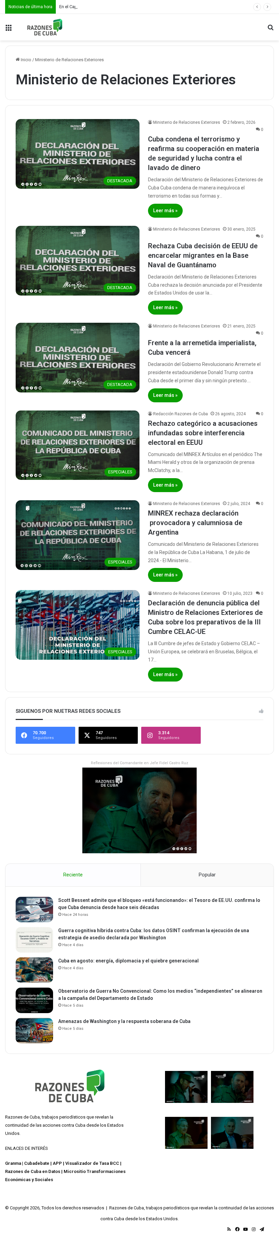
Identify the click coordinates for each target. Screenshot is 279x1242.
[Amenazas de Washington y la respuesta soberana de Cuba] (34, 1030)
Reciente (73, 875)
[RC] (44, 27)
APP (57, 1163)
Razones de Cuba (22, 1117)
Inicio (25, 59)
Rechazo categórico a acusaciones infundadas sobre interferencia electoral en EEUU (203, 433)
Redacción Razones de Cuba (180, 414)
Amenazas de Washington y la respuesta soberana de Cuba (124, 1021)
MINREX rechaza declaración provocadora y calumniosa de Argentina (195, 522)
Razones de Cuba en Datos (32, 1171)
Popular (207, 875)
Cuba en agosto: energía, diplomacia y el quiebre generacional (128, 960)
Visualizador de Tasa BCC (92, 1163)
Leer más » (165, 210)
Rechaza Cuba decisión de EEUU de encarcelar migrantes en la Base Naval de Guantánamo (203, 255)
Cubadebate (36, 1163)
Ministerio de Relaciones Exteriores (186, 122)
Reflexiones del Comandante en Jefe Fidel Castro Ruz (139, 763)
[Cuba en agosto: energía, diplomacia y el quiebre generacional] (34, 970)
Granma (13, 1163)
